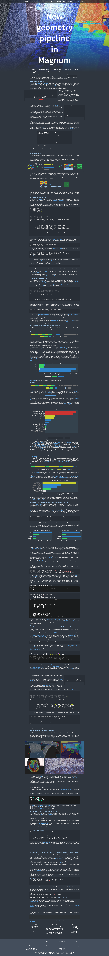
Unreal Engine (48, 934)
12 (51, 680)
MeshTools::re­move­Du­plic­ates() (48, 307)
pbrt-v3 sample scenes (35, 649)
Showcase (59, 1)
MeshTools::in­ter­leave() (49, 282)
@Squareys (46, 271)
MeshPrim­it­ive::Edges (51, 664)
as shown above (69, 873)
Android (47, 926)
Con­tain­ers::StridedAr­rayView (59, 200)
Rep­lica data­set (55, 807)
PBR (55, 932)
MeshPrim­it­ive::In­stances (38, 667)
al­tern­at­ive (58, 476)
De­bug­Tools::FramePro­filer (67, 789)
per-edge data (56, 666)
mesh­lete (74, 689)
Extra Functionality (32, 944)
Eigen (58, 920)
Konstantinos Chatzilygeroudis (74, 928)
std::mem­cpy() (37, 443)
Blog (78, 1)
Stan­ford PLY (33, 382)
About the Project (62, 948)
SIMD (53, 933)
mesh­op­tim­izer (67, 358)
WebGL (62, 934)
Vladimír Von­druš (48, 952)
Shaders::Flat (33, 380)
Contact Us (62, 941)
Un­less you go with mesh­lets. (51, 275)
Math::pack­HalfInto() (63, 284)
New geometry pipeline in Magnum (54, 38)
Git (48, 929)
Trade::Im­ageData (71, 815)
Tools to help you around (38, 278)
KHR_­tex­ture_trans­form (63, 348)
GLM (50, 929)
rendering (47, 933)
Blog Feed (62, 942)
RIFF (70, 886)
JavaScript (59, 929)
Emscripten (61, 928)
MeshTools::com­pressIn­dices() (63, 307)
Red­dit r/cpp (41, 916)
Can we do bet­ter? (36, 153)
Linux (62, 929)
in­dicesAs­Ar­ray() (38, 260)
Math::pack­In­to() (54, 284)
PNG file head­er (33, 888)
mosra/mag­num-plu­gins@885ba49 (71, 451)
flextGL (47, 929)
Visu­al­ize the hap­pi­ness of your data (42, 731)
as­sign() (64, 443)
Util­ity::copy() (69, 442)
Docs (64, 1)
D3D (53, 928)
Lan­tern (39, 806)
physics (57, 932)
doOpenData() (54, 454)
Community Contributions (31, 946)
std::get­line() (57, 446)
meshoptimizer (66, 920)
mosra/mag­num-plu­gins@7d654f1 (38, 448)
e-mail (67, 953)
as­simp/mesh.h (71, 118)
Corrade (51, 928)
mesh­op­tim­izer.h (71, 683)
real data (44, 127)
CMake (62, 926)
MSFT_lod (70, 668)
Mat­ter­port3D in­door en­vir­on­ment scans (43, 805)
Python (60, 932)
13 (65, 734)
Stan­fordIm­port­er (73, 391)
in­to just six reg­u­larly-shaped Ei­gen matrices (59, 148)
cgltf (47, 861)
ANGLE (49, 926)
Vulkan (34, 921)
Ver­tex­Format (35, 203)
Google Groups (62, 947)
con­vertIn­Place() (60, 514)
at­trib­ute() (59, 248)
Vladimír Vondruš (71, 7)
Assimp (62, 920)
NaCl (59, 930)
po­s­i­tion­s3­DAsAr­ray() (47, 260)
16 (41, 814)
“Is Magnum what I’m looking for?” (32, 949)
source (54, 476)
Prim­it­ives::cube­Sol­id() (43, 823)
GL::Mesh (38, 83)
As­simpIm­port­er (33, 404)
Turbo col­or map (56, 786)
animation (52, 926)
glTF (31, 331)
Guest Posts (34, 928)
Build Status (62, 949)
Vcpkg (51, 934)
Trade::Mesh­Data (39, 199)
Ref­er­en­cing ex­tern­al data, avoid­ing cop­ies (44, 811)
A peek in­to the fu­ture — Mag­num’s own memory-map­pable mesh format (57, 461)
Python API (47, 946)
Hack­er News (55, 916)
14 (48, 737)
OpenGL (74, 920)
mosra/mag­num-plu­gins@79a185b (43, 445)
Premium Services (71, 1)
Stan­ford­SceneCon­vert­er (36, 579)
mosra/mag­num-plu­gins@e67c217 (57, 445)
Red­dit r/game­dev (48, 916)
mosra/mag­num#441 (34, 272)
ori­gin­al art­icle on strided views (46, 201)
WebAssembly (58, 934)
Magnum (27, 1)
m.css (50, 930)
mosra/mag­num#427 (34, 901)
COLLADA (47, 928)
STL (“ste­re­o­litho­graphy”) (37, 463)
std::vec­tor (42, 124)
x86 (54, 936)
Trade (56, 85)
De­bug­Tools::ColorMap (68, 786)
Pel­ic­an (69, 952)
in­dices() (54, 248)
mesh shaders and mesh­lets (36, 678)
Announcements (50, 920)
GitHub (82, 1)
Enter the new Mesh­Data (38, 197)
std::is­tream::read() (74, 446)
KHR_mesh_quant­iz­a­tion (37, 348)
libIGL (54, 119)
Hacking (34, 930)
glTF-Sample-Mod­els (34, 358)
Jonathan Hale (75, 926)
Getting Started (47, 942)
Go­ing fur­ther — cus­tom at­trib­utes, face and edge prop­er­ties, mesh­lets (53, 626)
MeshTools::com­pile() (57, 239)
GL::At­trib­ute (45, 83)
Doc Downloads (47, 947)
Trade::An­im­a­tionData (61, 815)
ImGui (55, 929)
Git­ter (65, 953)
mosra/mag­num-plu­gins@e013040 (38, 499)
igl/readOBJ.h (43, 145)
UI (59, 933)
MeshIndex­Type (75, 201)
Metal (57, 930)
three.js (58, 933)
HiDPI (53, 929)
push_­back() (58, 442)
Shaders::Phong (73, 379)
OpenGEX (71, 920)
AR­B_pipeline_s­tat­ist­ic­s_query (44, 560)
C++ (55, 920)
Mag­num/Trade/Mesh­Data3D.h (33, 99)
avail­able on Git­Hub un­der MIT (47, 953)
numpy (61, 930)
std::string (72, 128)
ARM (55, 926)
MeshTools (43, 281)
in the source (58, 725)
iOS (57, 929)
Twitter (62, 946)
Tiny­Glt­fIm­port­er (64, 347)
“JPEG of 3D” (37, 340)
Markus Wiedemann (74, 930)
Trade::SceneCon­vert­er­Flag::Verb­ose (53, 619)
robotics (51, 933)
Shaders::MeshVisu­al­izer (58, 734)
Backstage (34, 927)
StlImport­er (33, 476)
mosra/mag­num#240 (59, 858)
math (48, 930)
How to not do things (37, 81)
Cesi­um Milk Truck (41, 808)
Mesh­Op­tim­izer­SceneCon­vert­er (54, 509)
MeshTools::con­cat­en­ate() (43, 314)
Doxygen (55, 928)
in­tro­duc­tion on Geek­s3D (57, 728)
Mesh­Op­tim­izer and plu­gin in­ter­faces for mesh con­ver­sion (49, 502)
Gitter (62, 945)
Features (52, 1)
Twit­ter (36, 916)
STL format (36, 472)
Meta (34, 931)
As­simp (56, 105)
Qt (61, 932)
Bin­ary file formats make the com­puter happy (45, 326)
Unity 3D (61, 933)
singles (55, 933)
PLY (32, 391)
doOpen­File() (65, 452)
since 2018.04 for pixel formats (58, 632)
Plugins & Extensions (31, 945)
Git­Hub (62, 953)
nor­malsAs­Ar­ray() (56, 260)
